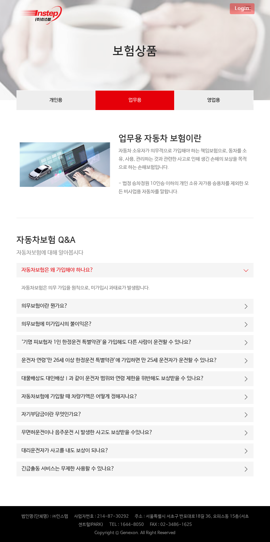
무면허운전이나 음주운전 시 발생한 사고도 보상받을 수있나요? (87, 432)
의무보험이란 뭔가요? (44, 306)
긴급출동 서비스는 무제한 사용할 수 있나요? (68, 469)
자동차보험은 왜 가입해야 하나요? (57, 270)
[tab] (135, 270)
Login (242, 8)
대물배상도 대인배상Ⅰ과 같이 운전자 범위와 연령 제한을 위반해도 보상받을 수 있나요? (112, 378)
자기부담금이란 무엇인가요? (51, 414)
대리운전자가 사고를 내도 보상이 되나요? (65, 450)
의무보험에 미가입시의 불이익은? (56, 324)
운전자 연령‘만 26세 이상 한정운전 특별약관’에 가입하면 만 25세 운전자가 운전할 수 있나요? (119, 360)
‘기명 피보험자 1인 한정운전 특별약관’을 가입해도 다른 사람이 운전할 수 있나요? (106, 342)
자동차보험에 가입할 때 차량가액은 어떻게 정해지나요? (79, 396)
